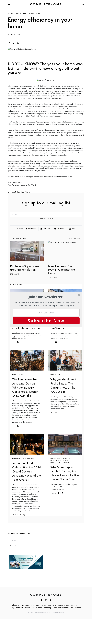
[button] (45, 296)
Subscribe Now (46, 320)
